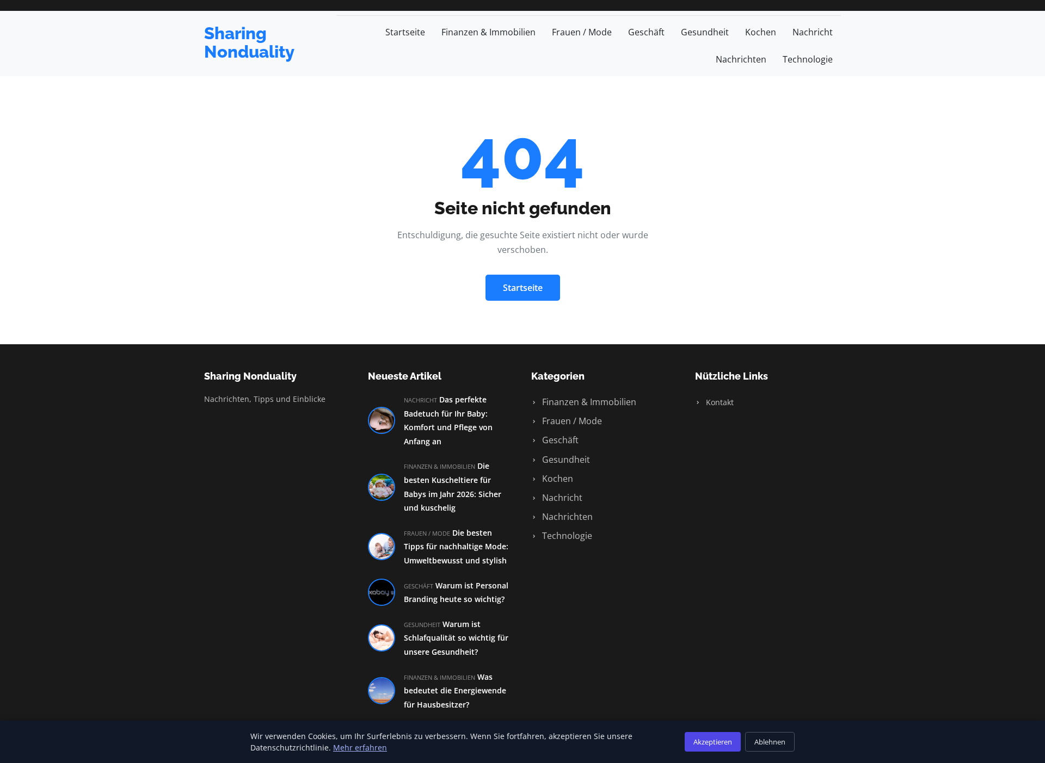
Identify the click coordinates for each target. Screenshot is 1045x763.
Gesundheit (705, 32)
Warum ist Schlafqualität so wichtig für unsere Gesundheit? (456, 638)
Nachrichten (741, 59)
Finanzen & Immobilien (488, 32)
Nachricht (812, 32)
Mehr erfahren (360, 747)
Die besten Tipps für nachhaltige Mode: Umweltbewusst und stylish (456, 547)
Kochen (760, 32)
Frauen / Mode (582, 32)
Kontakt (719, 402)
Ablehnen (769, 742)
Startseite (405, 32)
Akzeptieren (712, 742)
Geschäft (646, 32)
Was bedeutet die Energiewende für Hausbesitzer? (455, 691)
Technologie (808, 59)
